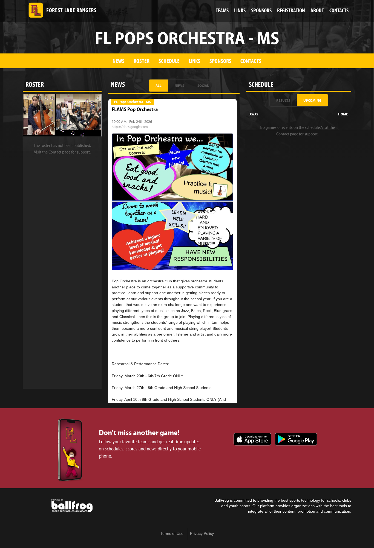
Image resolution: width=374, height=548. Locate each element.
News (119, 61)
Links (194, 61)
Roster (141, 61)
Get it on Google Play (296, 439)
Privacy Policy (202, 534)
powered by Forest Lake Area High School (72, 505)
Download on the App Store (252, 439)
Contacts (250, 61)
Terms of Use (171, 534)
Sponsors (220, 61)
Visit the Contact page (52, 152)
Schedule (169, 61)
